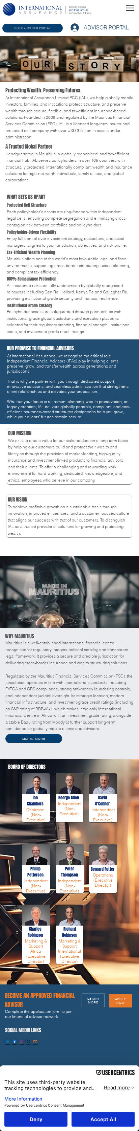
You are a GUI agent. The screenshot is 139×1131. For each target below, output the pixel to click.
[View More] (36, 793)
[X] (28, 1041)
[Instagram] (21, 1041)
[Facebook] (15, 1041)
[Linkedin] (7, 1041)
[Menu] (130, 8)
